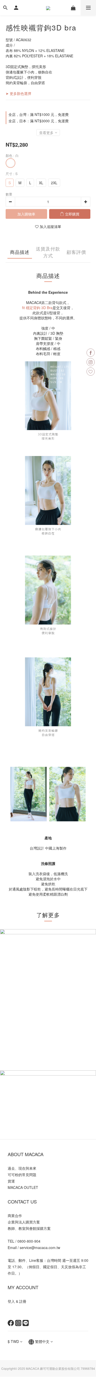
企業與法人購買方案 (24, 1221)
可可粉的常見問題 (22, 1174)
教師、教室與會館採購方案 (29, 1228)
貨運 (11, 1181)
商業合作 (15, 1215)
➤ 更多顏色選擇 (18, 93)
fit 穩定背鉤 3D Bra (37, 307)
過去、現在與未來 (22, 1168)
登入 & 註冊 (17, 1301)
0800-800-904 (28, 1241)
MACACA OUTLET (23, 1187)
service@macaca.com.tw (40, 1247)
